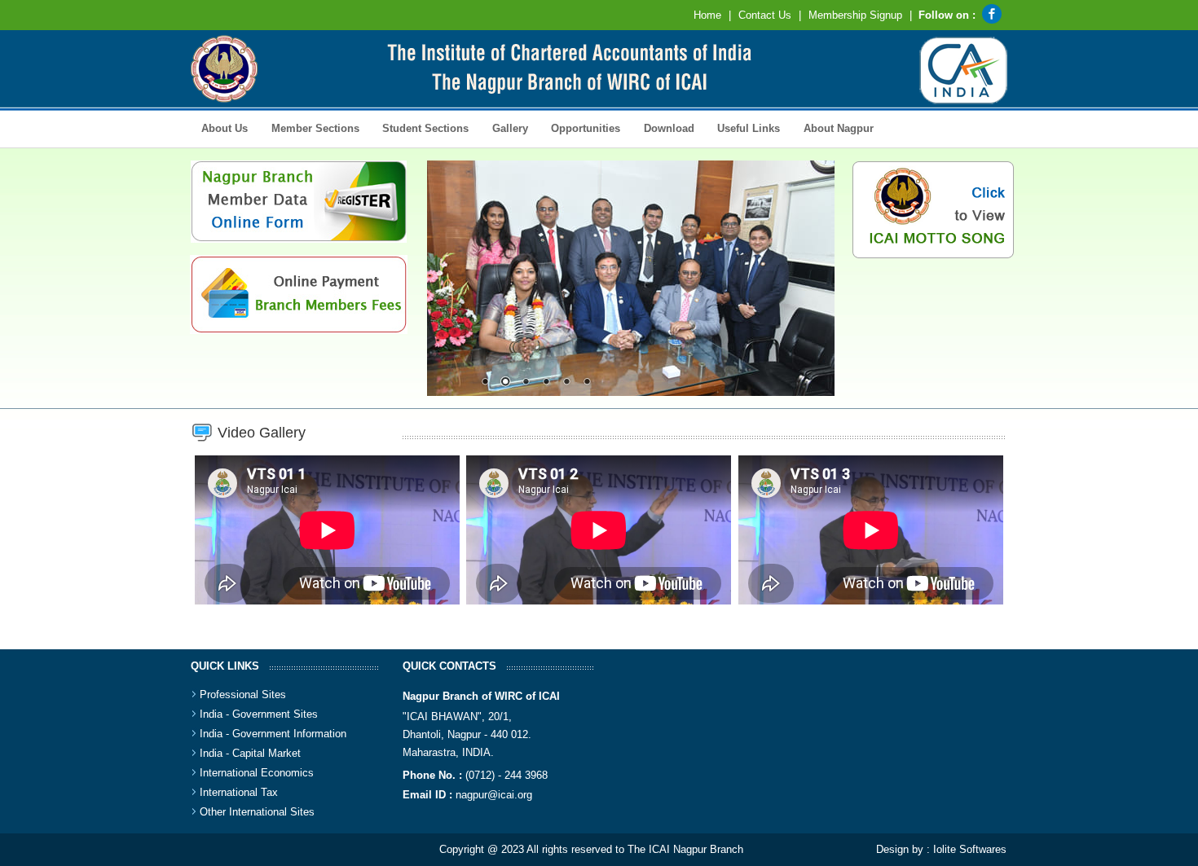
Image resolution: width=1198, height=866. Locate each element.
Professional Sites (243, 694)
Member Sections (309, 127)
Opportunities (580, 127)
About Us (220, 127)
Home (707, 15)
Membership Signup (855, 15)
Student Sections (420, 127)
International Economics (257, 773)
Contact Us (764, 15)
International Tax (239, 792)
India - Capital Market (250, 753)
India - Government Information (273, 734)
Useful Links (748, 128)
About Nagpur (839, 128)
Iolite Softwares (969, 849)
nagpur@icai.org (494, 795)
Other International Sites (257, 812)
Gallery (504, 127)
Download (663, 127)
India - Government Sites (259, 714)
